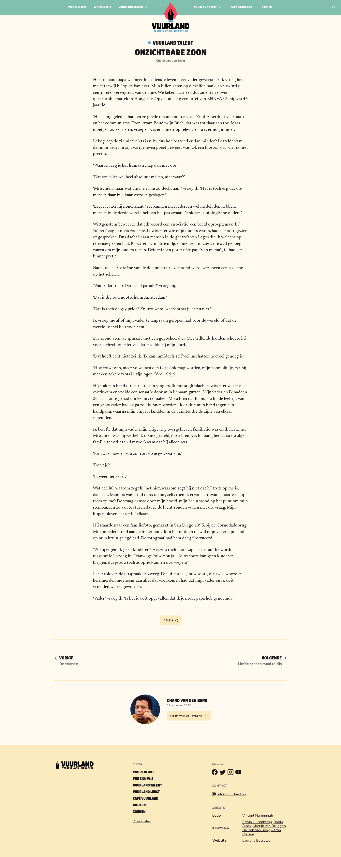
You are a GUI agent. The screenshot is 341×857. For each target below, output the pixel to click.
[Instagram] (231, 773)
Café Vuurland (145, 798)
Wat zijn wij (143, 772)
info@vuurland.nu (231, 794)
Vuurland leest (146, 792)
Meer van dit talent (186, 716)
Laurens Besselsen (257, 840)
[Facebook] (216, 773)
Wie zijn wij (143, 779)
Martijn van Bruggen (269, 826)
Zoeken (139, 812)
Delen (168, 620)
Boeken (139, 805)
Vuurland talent (173, 43)
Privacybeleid (142, 821)
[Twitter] (224, 773)
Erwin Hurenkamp (257, 822)
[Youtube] (239, 773)
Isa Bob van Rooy (256, 830)
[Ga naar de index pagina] (170, 31)
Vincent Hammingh (257, 815)
